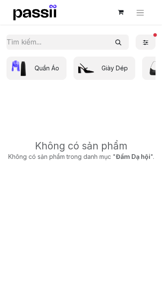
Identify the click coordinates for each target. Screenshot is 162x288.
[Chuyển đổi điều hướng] (140, 12)
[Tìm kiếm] (118, 42)
